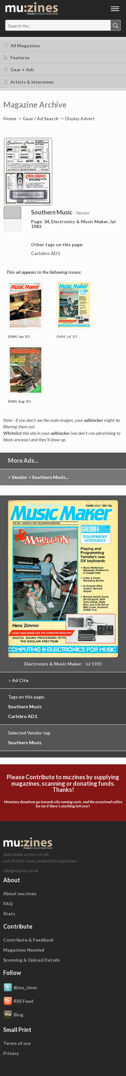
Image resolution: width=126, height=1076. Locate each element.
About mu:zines (20, 893)
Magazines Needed (23, 950)
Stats (9, 913)
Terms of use (17, 1043)
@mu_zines (25, 987)
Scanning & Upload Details (31, 960)
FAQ (8, 903)
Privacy (11, 1053)
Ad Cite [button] (20, 680)
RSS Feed (23, 1000)
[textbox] (33, 25)
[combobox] (63, 25)
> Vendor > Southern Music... (38, 477)
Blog (18, 1014)
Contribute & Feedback (28, 940)
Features (19, 57)
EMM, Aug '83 (19, 401)
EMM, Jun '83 (19, 336)
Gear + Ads (21, 69)
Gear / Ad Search (40, 118)
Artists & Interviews (31, 82)
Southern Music (25, 706)
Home (9, 118)
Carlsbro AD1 (45, 253)
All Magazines (24, 45)
